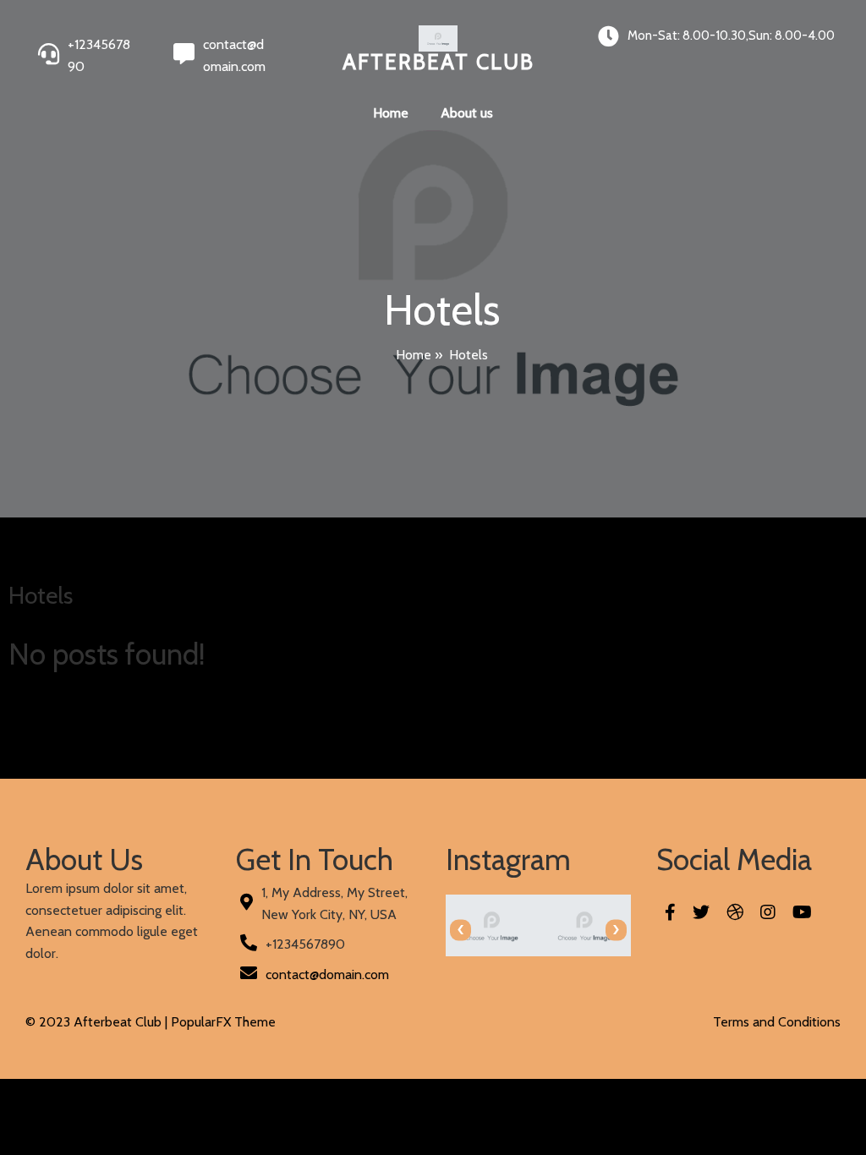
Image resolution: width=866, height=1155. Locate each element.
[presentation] (460, 929)
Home (413, 355)
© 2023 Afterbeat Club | (98, 1022)
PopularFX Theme (223, 1022)
